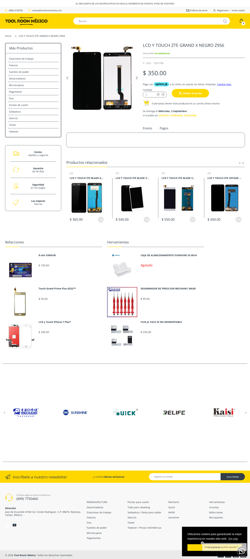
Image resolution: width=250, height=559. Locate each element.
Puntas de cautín (18, 105)
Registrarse (223, 10)
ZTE (71, 173)
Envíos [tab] (147, 128)
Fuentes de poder (19, 72)
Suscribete (233, 476)
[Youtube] (14, 525)
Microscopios (16, 85)
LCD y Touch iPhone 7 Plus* (55, 322)
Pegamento (15, 91)
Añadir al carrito (192, 93)
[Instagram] (7, 525)
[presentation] (239, 163)
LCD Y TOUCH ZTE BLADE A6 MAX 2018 (87, 178)
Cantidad (147, 89)
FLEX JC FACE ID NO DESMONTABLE (161, 322)
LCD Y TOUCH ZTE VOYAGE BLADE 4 (224, 178)
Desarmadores (17, 78)
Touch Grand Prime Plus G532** (57, 288)
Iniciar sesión (238, 10)
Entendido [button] (215, 547)
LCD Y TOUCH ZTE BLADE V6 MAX (133, 178)
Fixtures (13, 65)
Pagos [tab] (164, 128)
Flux (11, 98)
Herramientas (118, 242)
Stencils (13, 118)
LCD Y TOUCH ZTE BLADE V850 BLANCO (179, 178)
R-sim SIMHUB (47, 255)
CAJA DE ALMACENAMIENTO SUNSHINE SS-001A (169, 255)
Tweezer (14, 131)
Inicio (8, 36)
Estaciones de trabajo (21, 58)
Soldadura (15, 111)
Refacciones (14, 242)
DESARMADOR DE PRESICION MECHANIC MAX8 (168, 288)
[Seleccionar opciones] (101, 220)
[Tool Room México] (26, 20)
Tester (12, 124)
